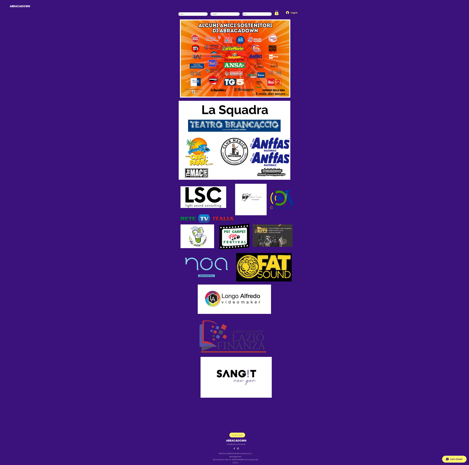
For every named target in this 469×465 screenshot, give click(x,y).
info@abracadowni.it (236, 444)
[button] (277, 12)
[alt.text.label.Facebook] (234, 448)
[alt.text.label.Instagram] (238, 448)
